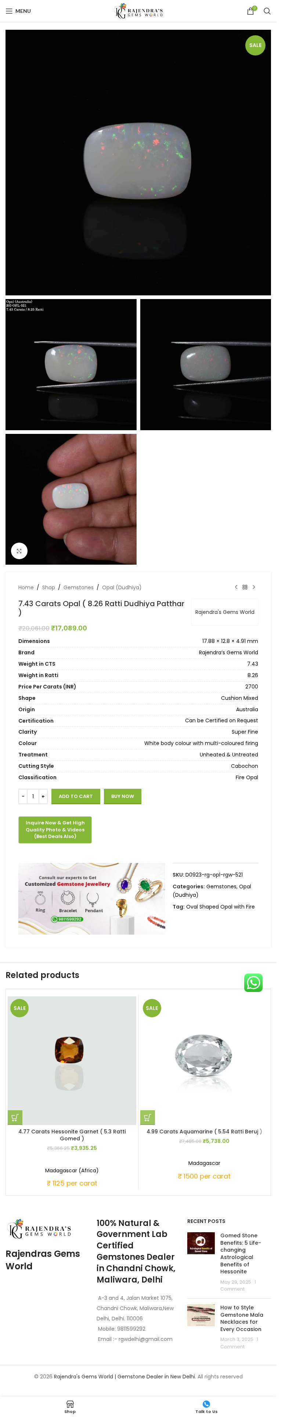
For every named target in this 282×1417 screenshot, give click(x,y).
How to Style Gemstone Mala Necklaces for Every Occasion (241, 1318)
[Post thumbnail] (201, 1262)
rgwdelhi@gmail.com (145, 1339)
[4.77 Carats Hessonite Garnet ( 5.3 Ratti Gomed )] (72, 1060)
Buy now (122, 796)
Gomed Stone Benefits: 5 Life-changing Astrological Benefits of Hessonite (240, 1253)
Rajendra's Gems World (224, 612)
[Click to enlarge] (19, 551)
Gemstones (79, 587)
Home (26, 587)
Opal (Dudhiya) (122, 587)
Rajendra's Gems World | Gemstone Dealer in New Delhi (124, 1376)
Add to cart (76, 796)
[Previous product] (236, 587)
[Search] (267, 11)
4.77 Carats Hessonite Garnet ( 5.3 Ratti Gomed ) (72, 1135)
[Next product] (253, 587)
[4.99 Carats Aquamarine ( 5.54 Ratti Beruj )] (204, 1060)
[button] (15, 1117)
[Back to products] (245, 587)
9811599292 (131, 1329)
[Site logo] (138, 10)
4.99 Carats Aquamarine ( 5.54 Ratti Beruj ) (204, 1131)
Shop (48, 587)
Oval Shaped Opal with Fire (220, 906)
